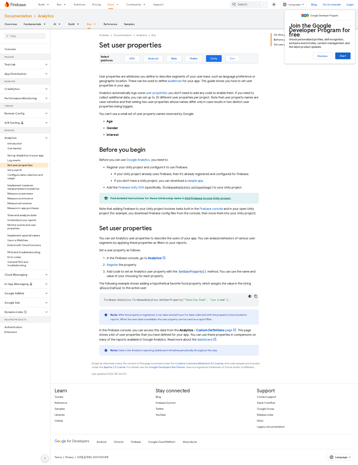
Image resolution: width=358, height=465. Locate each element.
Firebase (104, 35)
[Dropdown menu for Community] (145, 4)
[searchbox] (25, 36)
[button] (22, 64)
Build (41, 4)
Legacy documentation (271, 426)
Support (158, 4)
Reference (110, 24)
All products (190, 442)
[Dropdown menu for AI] (60, 24)
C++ (232, 58)
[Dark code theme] (250, 296)
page (214, 330)
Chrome (118, 442)
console (211, 209)
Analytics (46, 16)
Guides (59, 396)
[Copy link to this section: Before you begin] (149, 150)
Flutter (194, 58)
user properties (156, 93)
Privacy (69, 457)
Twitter (160, 408)
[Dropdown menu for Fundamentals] (45, 24)
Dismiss (323, 56)
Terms (58, 457)
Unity (214, 58)
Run (59, 4)
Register (112, 265)
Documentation (18, 16)
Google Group (265, 408)
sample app (195, 181)
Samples (129, 24)
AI (55, 24)
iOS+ (132, 58)
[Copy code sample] (256, 296)
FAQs (260, 420)
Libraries (60, 414)
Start (343, 56)
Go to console (332, 4)
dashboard (204, 340)
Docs (111, 4)
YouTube (161, 414)
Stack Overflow (266, 402)
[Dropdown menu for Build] (49, 4)
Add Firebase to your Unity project (207, 198)
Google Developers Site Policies (167, 367)
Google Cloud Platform (161, 442)
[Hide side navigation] (45, 458)
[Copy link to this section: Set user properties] (155, 228)
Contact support (266, 396)
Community (133, 4)
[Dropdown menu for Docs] (118, 4)
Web (174, 58)
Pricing (96, 4)
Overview (10, 24)
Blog (314, 4)
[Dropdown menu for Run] (65, 4)
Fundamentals (32, 24)
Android (153, 58)
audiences (175, 81)
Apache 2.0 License (115, 367)
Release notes (265, 414)
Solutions (79, 4)
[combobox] (249, 4)
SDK (131, 187)
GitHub (59, 420)
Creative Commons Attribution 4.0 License (199, 363)
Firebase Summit (165, 402)
